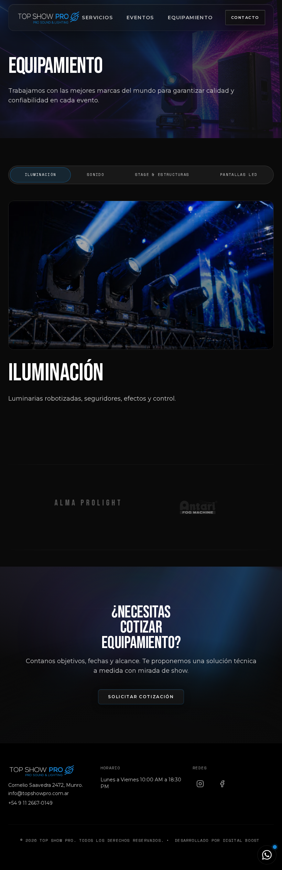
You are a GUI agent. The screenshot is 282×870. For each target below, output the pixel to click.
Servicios (97, 17)
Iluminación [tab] (40, 174)
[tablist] (141, 175)
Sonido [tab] (95, 174)
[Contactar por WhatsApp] (266, 855)
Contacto (245, 17)
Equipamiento (190, 17)
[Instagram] (200, 783)
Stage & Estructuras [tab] (162, 174)
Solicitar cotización (141, 696)
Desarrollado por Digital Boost (217, 840)
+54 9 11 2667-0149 (30, 803)
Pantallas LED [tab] (238, 174)
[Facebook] (222, 783)
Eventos (140, 17)
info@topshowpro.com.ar (38, 793)
